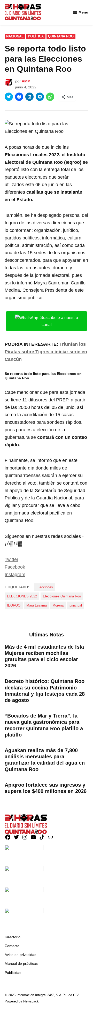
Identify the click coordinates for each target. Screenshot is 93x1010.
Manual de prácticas (21, 963)
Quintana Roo (61, 36)
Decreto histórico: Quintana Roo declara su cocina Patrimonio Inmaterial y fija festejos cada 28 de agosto (45, 690)
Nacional (15, 36)
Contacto (12, 946)
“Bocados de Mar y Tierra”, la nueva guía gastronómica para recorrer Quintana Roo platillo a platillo (44, 725)
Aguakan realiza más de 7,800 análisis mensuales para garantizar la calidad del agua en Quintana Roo (45, 759)
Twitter (11, 559)
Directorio (12, 937)
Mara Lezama (36, 605)
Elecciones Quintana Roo (62, 596)
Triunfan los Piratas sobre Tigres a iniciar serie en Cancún (46, 352)
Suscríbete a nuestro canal (59, 321)
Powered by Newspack (22, 1001)
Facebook (15, 567)
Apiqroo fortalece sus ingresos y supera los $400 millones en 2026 (46, 788)
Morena (58, 605)
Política (36, 36)
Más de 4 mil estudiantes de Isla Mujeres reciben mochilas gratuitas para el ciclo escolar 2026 (44, 656)
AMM (26, 81)
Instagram (15, 574)
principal (75, 605)
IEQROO (13, 605)
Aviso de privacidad (20, 955)
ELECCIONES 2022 (22, 596)
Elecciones (44, 587)
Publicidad (13, 972)
